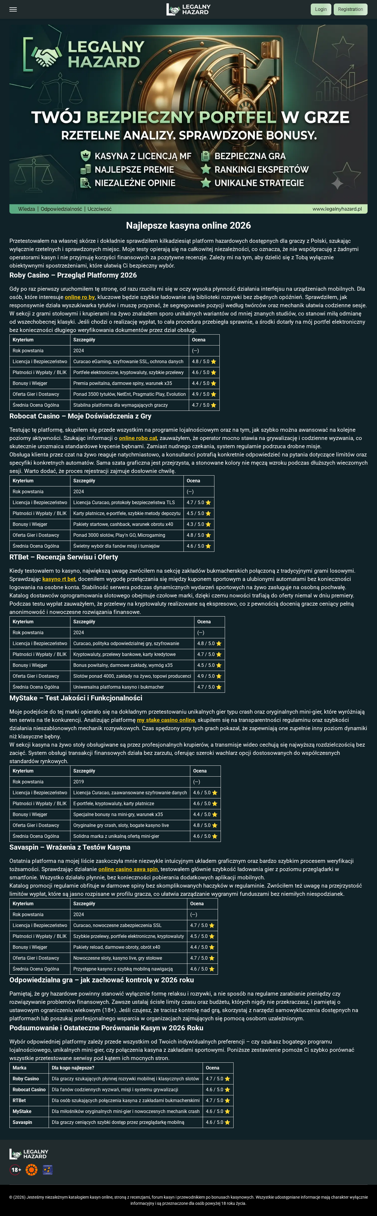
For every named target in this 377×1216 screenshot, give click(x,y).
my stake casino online (166, 720)
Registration (350, 9)
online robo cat (138, 438)
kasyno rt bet (58, 579)
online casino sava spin (128, 869)
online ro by (80, 297)
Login (321, 9)
